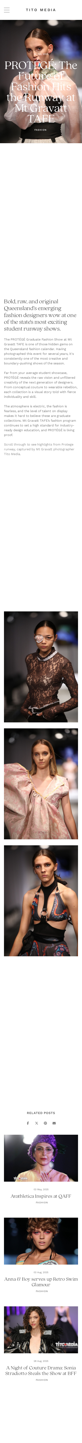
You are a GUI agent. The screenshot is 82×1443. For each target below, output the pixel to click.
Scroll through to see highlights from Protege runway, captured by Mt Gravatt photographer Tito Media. (39, 449)
